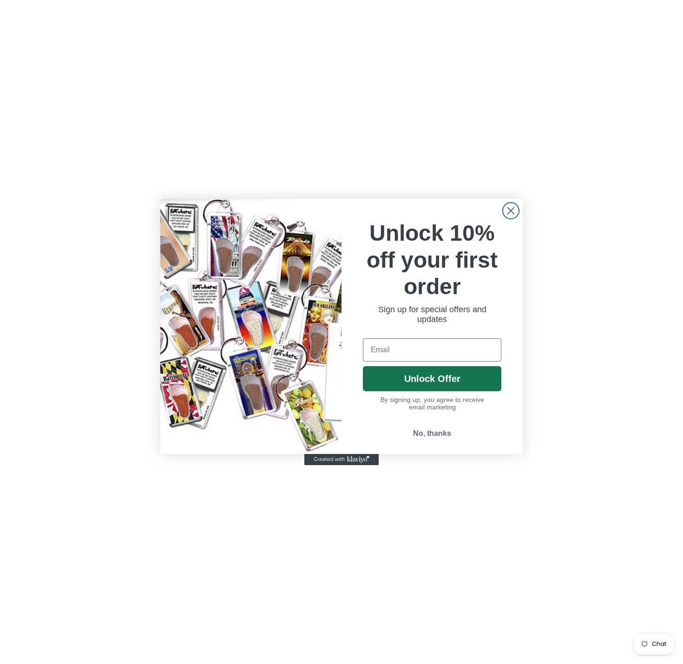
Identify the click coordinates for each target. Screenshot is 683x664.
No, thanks (432, 433)
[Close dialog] (511, 211)
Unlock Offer (432, 379)
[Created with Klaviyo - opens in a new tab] (341, 459)
